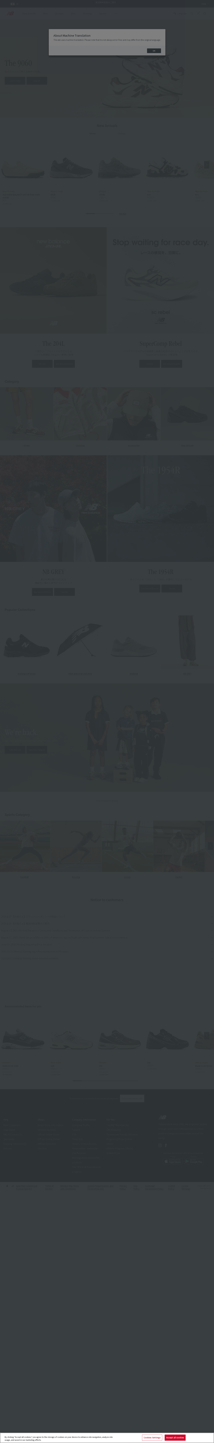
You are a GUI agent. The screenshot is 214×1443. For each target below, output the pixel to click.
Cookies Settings (152, 1437)
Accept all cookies (175, 1437)
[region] (107, 1438)
